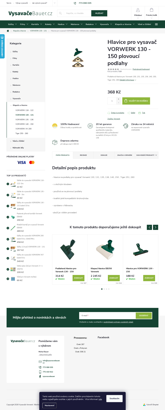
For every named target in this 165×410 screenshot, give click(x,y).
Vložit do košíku (138, 101)
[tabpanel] (70, 260)
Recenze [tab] (83, 155)
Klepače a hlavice (20, 105)
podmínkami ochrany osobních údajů (118, 322)
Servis (9, 3)
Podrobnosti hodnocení (141, 69)
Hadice (15, 78)
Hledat (99, 13)
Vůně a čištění (18, 141)
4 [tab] (108, 289)
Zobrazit (78, 278)
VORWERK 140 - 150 (24, 124)
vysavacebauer (49, 376)
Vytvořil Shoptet (152, 405)
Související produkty (145, 155)
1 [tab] (101, 289)
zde (100, 399)
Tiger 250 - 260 (21, 133)
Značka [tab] (124, 155)
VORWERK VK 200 (23, 129)
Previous (149, 227)
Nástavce (16, 85)
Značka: (114, 119)
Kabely (15, 71)
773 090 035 (48, 367)
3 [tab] (106, 289)
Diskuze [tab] (104, 155)
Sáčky (15, 51)
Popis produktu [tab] (62, 155)
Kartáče (16, 65)
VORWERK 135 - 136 (24, 119)
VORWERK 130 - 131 (24, 115)
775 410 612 (48, 372)
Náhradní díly (18, 148)
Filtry (15, 58)
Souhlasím (114, 398)
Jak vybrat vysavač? (39, 3)
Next (155, 227)
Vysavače (16, 98)
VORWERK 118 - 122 (24, 110)
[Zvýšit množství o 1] (118, 99)
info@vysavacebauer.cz (51, 361)
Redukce (16, 92)
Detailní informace (127, 80)
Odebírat (143, 315)
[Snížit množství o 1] (118, 102)
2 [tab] (104, 289)
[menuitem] (13, 24)
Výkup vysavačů (22, 3)
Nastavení (49, 405)
